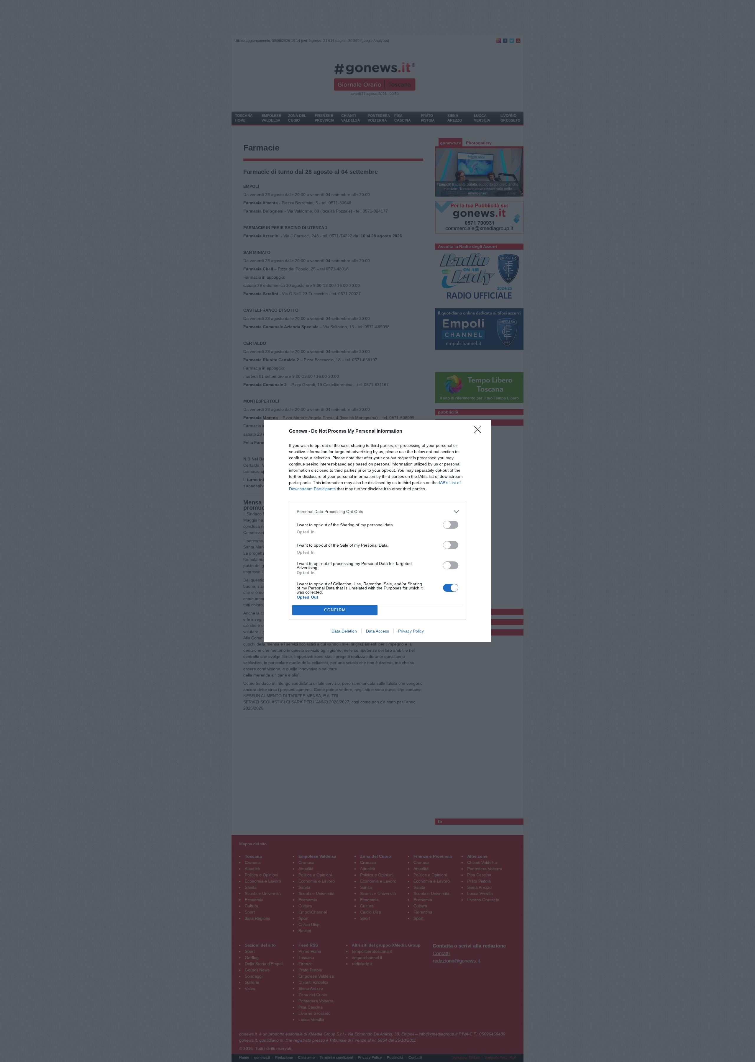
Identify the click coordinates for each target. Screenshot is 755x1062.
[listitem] (377, 512)
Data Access (377, 631)
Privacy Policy (411, 631)
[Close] (479, 431)
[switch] (450, 525)
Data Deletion (344, 631)
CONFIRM (335, 610)
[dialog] (377, 531)
